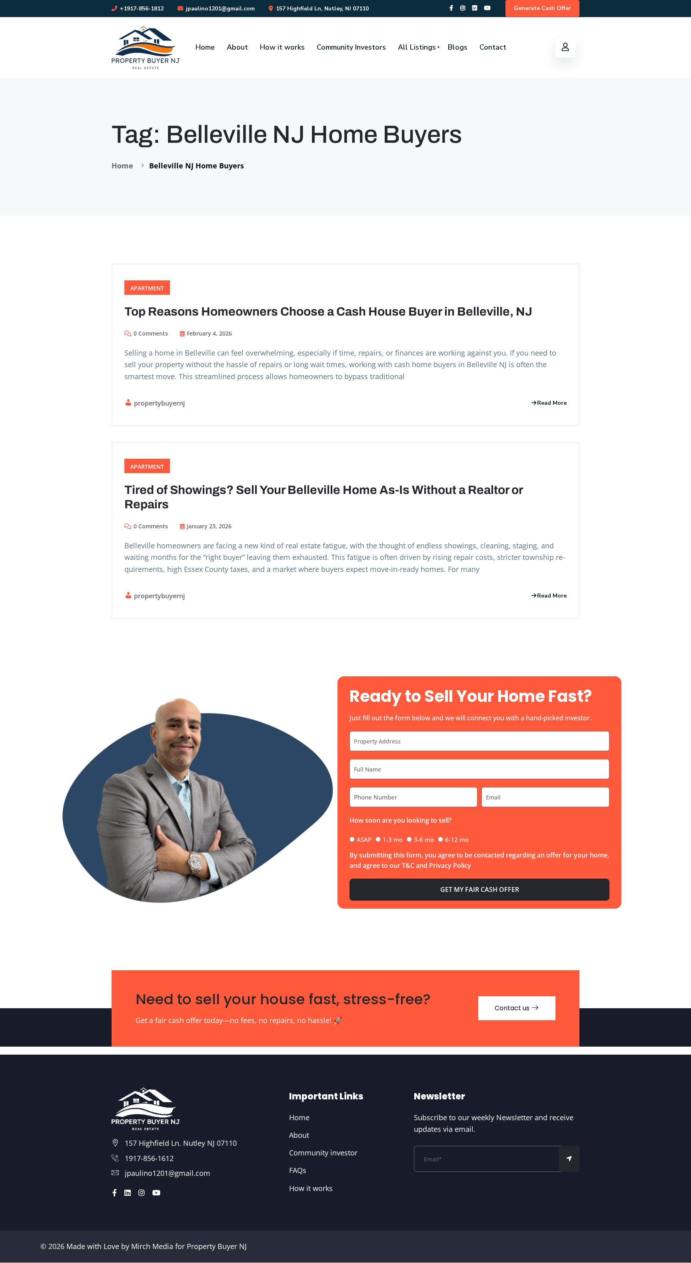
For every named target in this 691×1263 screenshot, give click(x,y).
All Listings (417, 47)
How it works (282, 47)
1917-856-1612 (149, 1158)
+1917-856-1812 (142, 8)
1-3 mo (393, 839)
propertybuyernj (159, 403)
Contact (492, 47)
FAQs (297, 1170)
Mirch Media (151, 1246)
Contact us (513, 1008)
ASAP (364, 839)
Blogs (457, 47)
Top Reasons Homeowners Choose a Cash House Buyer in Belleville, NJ (328, 311)
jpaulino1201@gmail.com (167, 1173)
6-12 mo (457, 839)
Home (205, 47)
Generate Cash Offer (542, 8)
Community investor (323, 1152)
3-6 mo (424, 839)
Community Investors (351, 47)
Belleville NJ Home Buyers (196, 165)
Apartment (147, 288)
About (237, 47)
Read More (552, 403)
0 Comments (151, 333)
